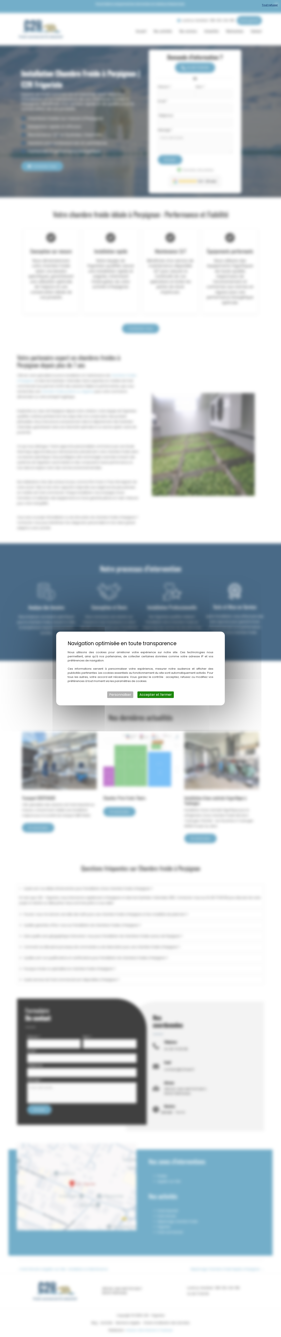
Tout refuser (270, 5)
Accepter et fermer (155, 694)
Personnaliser (120, 694)
